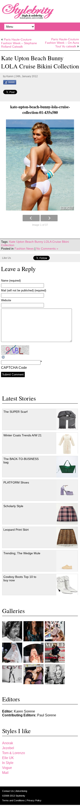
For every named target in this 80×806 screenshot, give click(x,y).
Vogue (7, 768)
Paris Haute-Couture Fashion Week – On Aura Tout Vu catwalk (62, 43)
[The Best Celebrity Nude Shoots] (12, 674)
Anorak (7, 743)
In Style (7, 763)
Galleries (13, 611)
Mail (5, 772)
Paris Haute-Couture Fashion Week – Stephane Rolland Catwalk (19, 43)
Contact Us (8, 791)
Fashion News (24, 248)
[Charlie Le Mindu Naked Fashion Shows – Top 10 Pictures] (33, 653)
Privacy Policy (34, 800)
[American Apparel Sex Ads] (33, 674)
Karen (9, 76)
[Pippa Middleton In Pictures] (33, 631)
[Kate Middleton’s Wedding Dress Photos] (12, 653)
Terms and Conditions (13, 800)
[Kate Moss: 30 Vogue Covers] (55, 653)
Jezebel (8, 748)
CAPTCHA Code (14, 367)
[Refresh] (3, 357)
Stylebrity (20, 795)
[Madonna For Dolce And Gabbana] (55, 674)
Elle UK (8, 758)
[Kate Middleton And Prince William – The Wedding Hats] (55, 631)
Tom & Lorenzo (13, 753)
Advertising (21, 791)
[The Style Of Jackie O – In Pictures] (12, 631)
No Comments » (47, 248)
